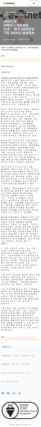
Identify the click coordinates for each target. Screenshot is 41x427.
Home (5, 12)
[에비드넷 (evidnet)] (8, 3)
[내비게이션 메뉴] (33, 3)
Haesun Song (10, 39)
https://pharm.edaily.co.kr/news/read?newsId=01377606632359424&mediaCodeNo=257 (20, 338)
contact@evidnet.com (16, 372)
